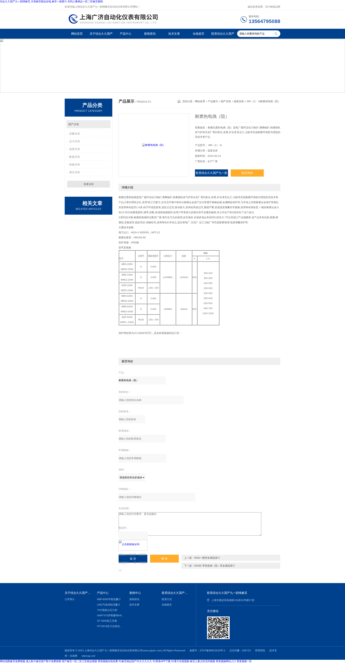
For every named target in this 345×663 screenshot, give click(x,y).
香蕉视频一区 (244, 661)
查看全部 (89, 184)
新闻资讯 (150, 33)
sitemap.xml (88, 655)
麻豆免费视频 (17, 661)
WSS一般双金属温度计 (207, 557)
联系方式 (167, 599)
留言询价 (247, 172)
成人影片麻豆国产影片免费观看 (43, 661)
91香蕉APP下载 (162, 661)
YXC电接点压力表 (107, 610)
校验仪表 (74, 164)
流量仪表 (74, 133)
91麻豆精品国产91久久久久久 (135, 661)
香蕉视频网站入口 (226, 661)
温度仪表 (74, 149)
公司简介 (70, 599)
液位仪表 (74, 172)
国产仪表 (73, 124)
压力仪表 (74, 141)
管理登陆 (260, 650)
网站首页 (77, 33)
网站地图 (5, 661)
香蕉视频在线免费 (108, 661)
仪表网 (73, 655)
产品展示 (213, 101)
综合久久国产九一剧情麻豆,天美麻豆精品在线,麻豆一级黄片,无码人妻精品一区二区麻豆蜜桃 (51, 1)
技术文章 (174, 33)
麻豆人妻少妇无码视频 (202, 661)
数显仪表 (74, 156)
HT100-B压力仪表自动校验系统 (110, 626)
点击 (106, 124)
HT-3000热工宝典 (107, 620)
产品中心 (125, 33)
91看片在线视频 (180, 661)
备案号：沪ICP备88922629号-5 (207, 650)
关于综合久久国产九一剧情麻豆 (101, 35)
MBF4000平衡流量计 (109, 599)
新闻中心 (135, 592)
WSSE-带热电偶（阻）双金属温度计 (214, 565)
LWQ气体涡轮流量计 (108, 604)
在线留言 (198, 33)
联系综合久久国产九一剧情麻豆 (222, 35)
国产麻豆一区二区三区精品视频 (79, 661)
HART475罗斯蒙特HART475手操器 (110, 615)
